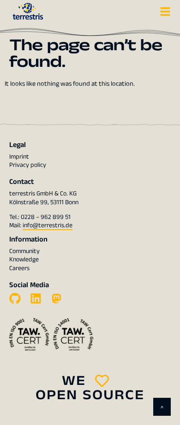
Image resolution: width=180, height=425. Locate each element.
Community (24, 251)
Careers (19, 268)
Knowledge (24, 259)
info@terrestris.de (47, 225)
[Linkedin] (36, 298)
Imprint (19, 157)
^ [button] (162, 408)
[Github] (15, 298)
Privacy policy (27, 165)
